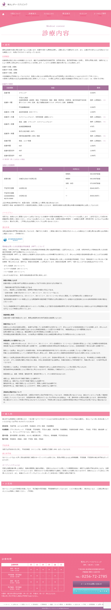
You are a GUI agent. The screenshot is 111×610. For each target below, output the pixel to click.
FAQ (84, 604)
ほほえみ (77, 604)
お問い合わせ (102, 604)
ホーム (7, 604)
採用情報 (92, 604)
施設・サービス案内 (56, 604)
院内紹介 (35, 604)
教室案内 (69, 604)
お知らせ (15, 604)
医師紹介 (44, 604)
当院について (25, 604)
